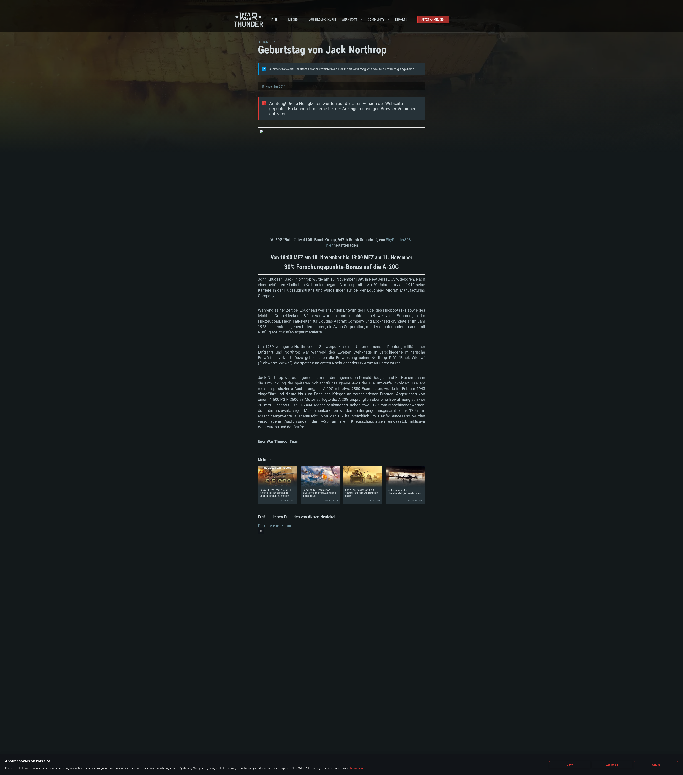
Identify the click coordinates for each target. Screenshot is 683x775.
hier (329, 245)
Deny (570, 764)
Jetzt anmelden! (433, 19)
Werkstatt (349, 19)
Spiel (274, 19)
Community (376, 19)
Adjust (656, 764)
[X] (261, 531)
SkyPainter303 (398, 240)
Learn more (357, 768)
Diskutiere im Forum (275, 525)
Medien (293, 19)
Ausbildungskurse (322, 19)
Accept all (612, 764)
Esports (401, 19)
